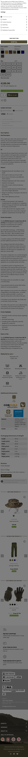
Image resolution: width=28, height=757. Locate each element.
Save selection (14, 38)
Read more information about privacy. (10, 9)
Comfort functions (7, 22)
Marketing (5, 24)
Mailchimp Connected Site (9, 30)
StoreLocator (6, 27)
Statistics (5, 19)
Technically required (7, 16)
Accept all (14, 42)
